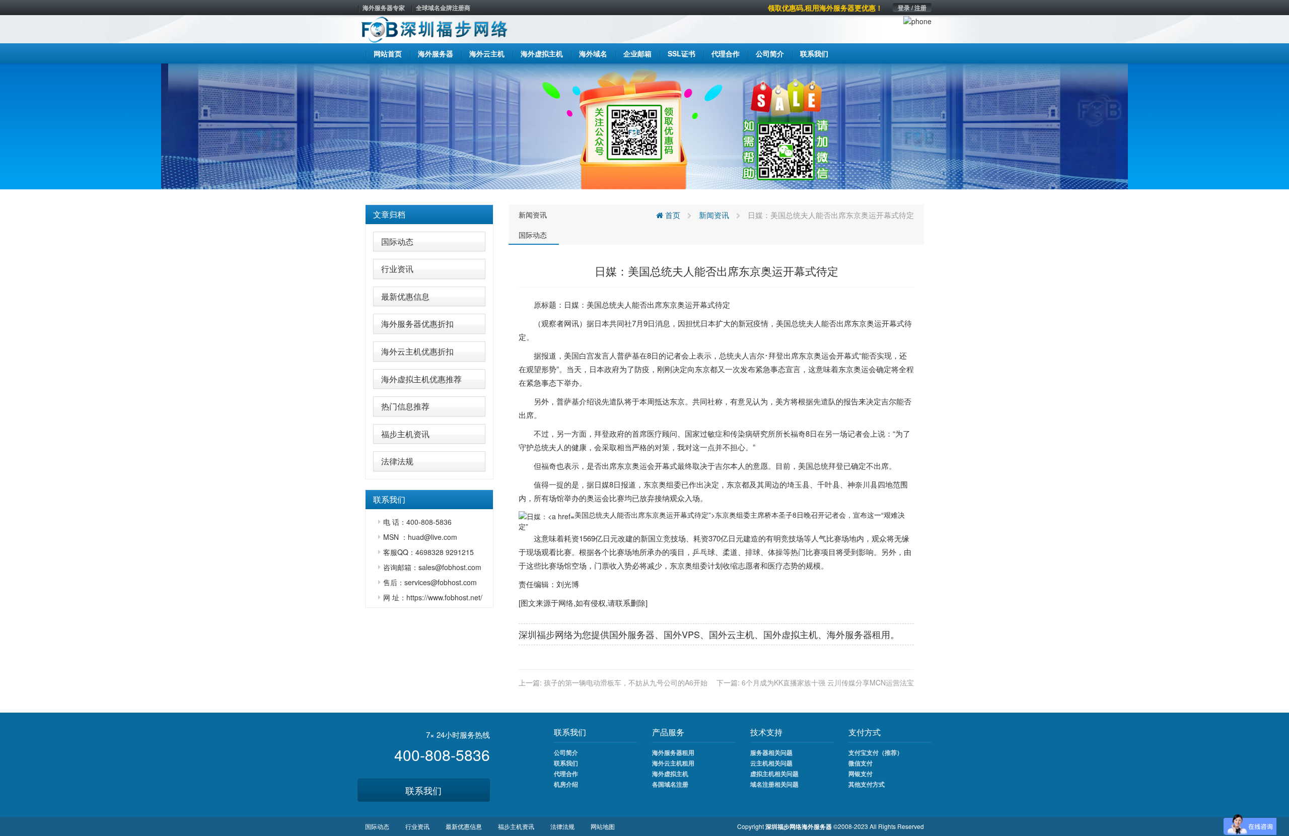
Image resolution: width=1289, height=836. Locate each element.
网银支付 (860, 773)
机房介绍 (566, 784)
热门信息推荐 (405, 406)
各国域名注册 (670, 784)
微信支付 (860, 763)
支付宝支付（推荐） (875, 752)
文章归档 (389, 214)
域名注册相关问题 (774, 784)
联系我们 (423, 790)
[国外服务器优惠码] (644, 125)
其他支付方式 (866, 784)
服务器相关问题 (771, 752)
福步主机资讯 (405, 434)
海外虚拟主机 (670, 773)
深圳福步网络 (546, 634)
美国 (594, 304)
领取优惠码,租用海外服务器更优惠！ (825, 8)
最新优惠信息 (405, 296)
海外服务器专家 (384, 7)
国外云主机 (731, 634)
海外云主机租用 (673, 763)
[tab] (429, 214)
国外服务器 (632, 634)
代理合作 (566, 773)
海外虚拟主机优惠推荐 (421, 379)
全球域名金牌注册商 (443, 7)
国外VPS (682, 634)
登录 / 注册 (912, 7)
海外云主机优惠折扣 (417, 351)
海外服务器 (849, 634)
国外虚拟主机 (790, 634)
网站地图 (603, 826)
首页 (671, 215)
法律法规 (397, 461)
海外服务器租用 (673, 752)
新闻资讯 (533, 215)
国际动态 (397, 241)
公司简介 (566, 752)
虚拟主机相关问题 (774, 773)
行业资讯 (397, 268)
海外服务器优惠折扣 (417, 323)
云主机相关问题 (771, 763)
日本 (601, 323)
